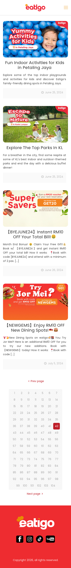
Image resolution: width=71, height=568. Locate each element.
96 (42, 479)
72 (21, 459)
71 (14, 459)
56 (56, 439)
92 (14, 479)
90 (49, 472)
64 (14, 452)
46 (35, 433)
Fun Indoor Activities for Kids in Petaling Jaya (34, 65)
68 (42, 452)
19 (42, 406)
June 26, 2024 (54, 270)
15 (14, 406)
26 (42, 413)
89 (42, 472)
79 (21, 466)
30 (21, 419)
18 (35, 406)
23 (21, 413)
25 (35, 413)
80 (28, 466)
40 (42, 426)
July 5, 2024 (55, 363)
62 (49, 446)
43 (14, 433)
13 (49, 400)
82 (42, 466)
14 (56, 400)
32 (35, 419)
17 (28, 406)
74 (35, 459)
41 (49, 426)
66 (28, 452)
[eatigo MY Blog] (35, 7)
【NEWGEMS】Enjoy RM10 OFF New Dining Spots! (35, 327)
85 (14, 472)
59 (28, 446)
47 (42, 433)
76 (49, 459)
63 (56, 446)
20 (49, 406)
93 (21, 479)
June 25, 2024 (54, 92)
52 (28, 439)
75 (42, 459)
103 (46, 486)
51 (21, 439)
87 (28, 472)
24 (28, 413)
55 (49, 439)
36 (14, 426)
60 (35, 446)
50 (14, 439)
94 (28, 479)
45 (28, 433)
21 (56, 406)
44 (21, 433)
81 (35, 466)
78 (14, 466)
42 (56, 426)
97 (49, 479)
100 (25, 486)
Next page (33, 494)
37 (21, 426)
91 (56, 472)
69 (49, 452)
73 (28, 459)
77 (56, 459)
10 (28, 400)
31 (28, 419)
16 (21, 406)
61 (42, 446)
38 (28, 426)
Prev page (37, 381)
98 (56, 479)
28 (56, 413)
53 (35, 439)
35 (56, 419)
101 (32, 486)
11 (35, 400)
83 (49, 466)
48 (49, 433)
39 (35, 426)
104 (53, 486)
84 (56, 466)
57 (14, 446)
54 (42, 439)
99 (18, 486)
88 (35, 472)
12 (42, 400)
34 (49, 419)
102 (39, 486)
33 (42, 419)
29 (14, 419)
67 (35, 452)
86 (21, 472)
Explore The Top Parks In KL (34, 148)
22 (14, 413)
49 (56, 433)
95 (35, 479)
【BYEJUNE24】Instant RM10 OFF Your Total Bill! (34, 234)
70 (56, 452)
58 (21, 446)
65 (21, 452)
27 (49, 413)
